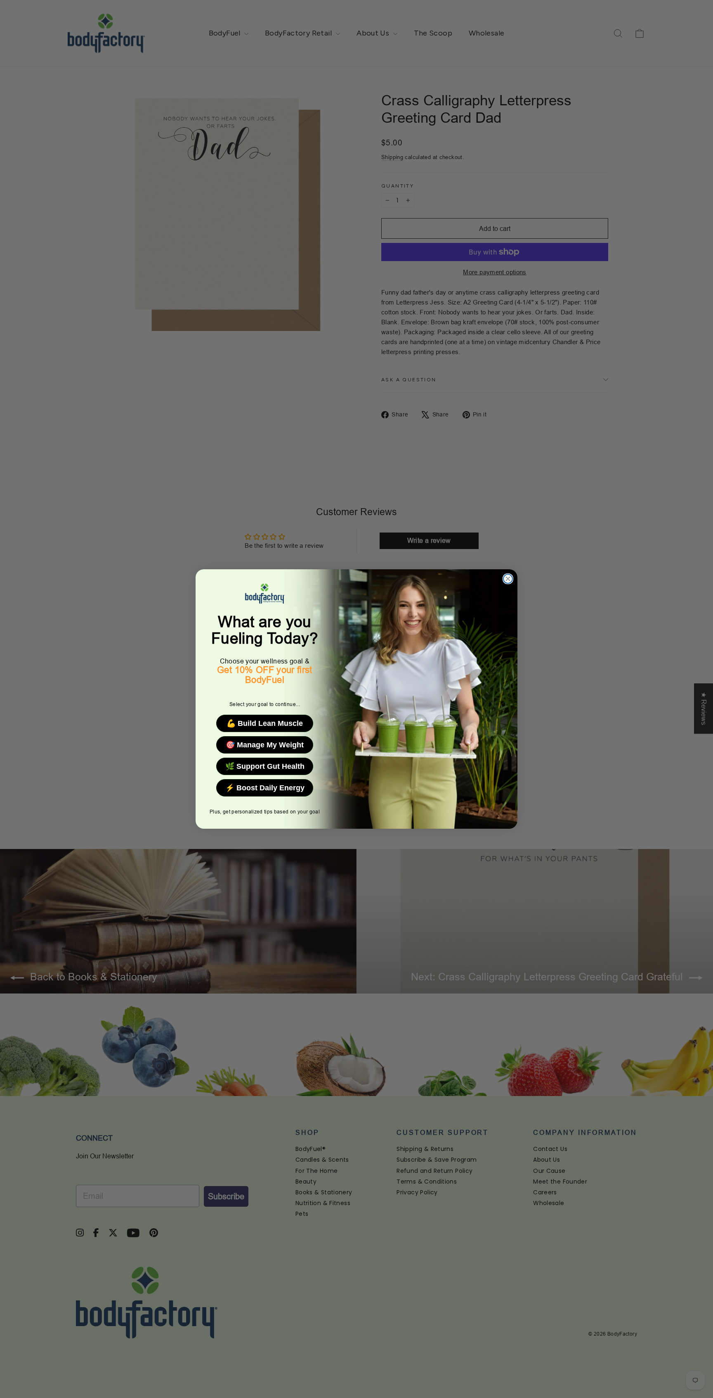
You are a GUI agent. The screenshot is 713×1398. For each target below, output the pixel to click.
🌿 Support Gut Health (265, 766)
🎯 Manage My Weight (265, 745)
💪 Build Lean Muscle (265, 723)
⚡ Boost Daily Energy (265, 788)
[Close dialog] (507, 578)
